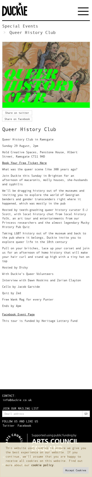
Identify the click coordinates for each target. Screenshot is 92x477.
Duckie (18, 9)
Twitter (9, 425)
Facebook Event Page (18, 314)
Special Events (20, 26)
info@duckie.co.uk (17, 400)
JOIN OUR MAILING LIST (21, 408)
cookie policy (42, 465)
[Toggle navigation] (84, 11)
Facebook (24, 425)
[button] (76, 470)
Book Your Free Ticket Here (24, 163)
